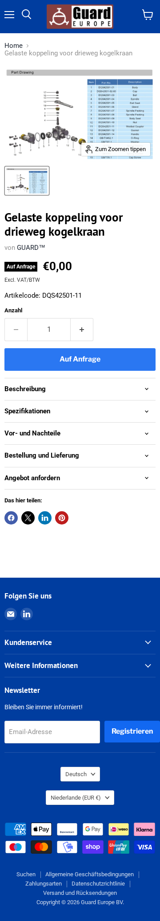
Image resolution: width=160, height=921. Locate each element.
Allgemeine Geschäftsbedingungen (89, 874)
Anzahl (13, 310)
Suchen (26, 874)
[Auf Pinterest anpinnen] (61, 518)
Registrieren (132, 731)
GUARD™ (31, 248)
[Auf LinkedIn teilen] (45, 518)
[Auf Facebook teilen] (11, 518)
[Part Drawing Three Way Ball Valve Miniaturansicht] (27, 181)
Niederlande (76, 797)
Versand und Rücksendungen (80, 893)
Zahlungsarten (43, 883)
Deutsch (76, 774)
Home (13, 46)
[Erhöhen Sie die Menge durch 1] (82, 329)
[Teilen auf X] (28, 518)
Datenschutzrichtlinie (98, 883)
